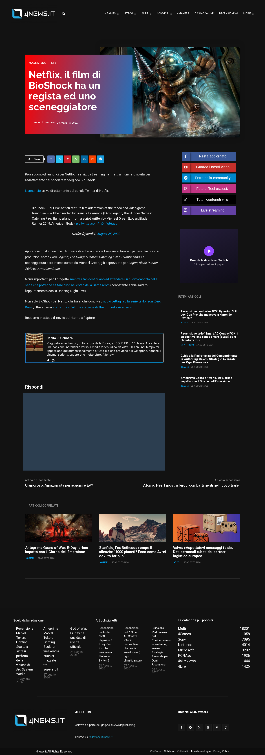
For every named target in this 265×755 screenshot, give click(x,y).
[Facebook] (51, 159)
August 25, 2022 (108, 233)
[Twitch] (225, 727)
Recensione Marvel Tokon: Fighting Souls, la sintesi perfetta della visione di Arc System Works (24, 651)
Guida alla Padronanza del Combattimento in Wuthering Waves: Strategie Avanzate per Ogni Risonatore (209, 359)
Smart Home (187, 345)
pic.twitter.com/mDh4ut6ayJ (96, 223)
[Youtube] (216, 727)
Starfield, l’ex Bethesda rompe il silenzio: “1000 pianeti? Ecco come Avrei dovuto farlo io (132, 552)
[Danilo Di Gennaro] (34, 347)
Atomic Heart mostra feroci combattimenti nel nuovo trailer (191, 485)
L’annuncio (33, 190)
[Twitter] (59, 159)
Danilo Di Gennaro (43, 122)
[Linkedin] (84, 159)
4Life (53, 63)
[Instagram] (53, 359)
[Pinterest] (67, 159)
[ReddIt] (92, 159)
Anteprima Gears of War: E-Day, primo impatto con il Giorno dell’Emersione (206, 379)
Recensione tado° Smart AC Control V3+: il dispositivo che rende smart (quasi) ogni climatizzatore (209, 336)
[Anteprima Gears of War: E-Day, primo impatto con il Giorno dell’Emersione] (58, 528)
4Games (34, 63)
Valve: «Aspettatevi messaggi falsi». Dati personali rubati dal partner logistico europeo (203, 552)
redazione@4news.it (100, 737)
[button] (70, 13)
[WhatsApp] (76, 159)
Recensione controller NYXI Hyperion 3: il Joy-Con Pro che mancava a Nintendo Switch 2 (209, 314)
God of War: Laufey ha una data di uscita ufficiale (78, 638)
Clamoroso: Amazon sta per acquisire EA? (59, 485)
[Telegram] (100, 159)
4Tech (177, 562)
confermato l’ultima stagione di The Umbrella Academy (92, 307)
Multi (44, 63)
